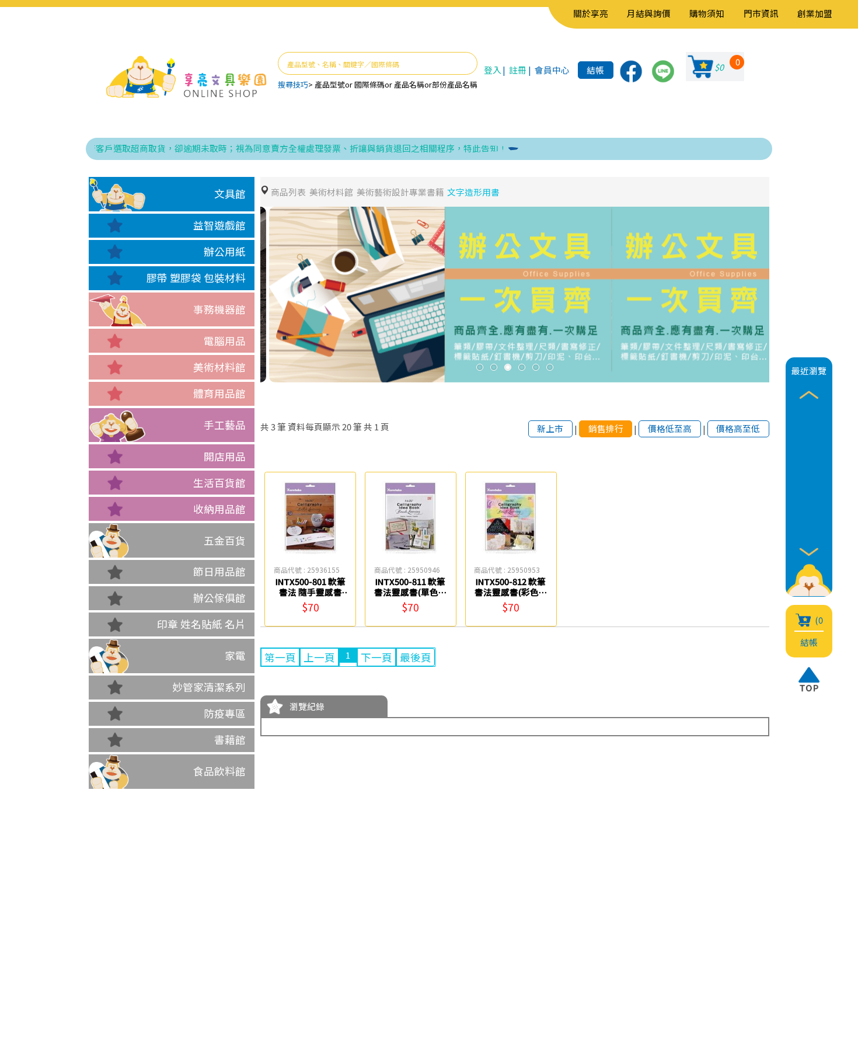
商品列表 (288, 192)
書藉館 (230, 739)
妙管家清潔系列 (209, 687)
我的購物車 (279, 957)
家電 (235, 655)
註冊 (517, 70)
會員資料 (274, 939)
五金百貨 (225, 540)
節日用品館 (219, 571)
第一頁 (280, 657)
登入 (492, 70)
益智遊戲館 (219, 225)
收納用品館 (219, 509)
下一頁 (376, 657)
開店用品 (225, 456)
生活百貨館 (219, 482)
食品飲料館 (219, 771)
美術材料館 (219, 367)
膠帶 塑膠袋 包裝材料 (196, 277)
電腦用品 (225, 340)
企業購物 (196, 957)
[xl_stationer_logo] (186, 77)
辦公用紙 (225, 251)
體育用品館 (219, 393)
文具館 (230, 193)
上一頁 (319, 657)
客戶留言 (196, 974)
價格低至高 (670, 428)
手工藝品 (225, 424)
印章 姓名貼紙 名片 (201, 624)
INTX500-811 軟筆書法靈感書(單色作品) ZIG (410, 591)
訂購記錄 (274, 974)
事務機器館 (219, 309)
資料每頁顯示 (314, 426)
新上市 (550, 428)
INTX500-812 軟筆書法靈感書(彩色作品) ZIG (511, 591)
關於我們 (196, 939)
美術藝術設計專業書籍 (400, 192)
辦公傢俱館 (219, 597)
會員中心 (552, 70)
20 (346, 426)
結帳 (595, 70)
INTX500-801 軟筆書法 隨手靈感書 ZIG (310, 591)
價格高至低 (738, 428)
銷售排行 (605, 428)
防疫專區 (225, 713)
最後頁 (415, 657)
